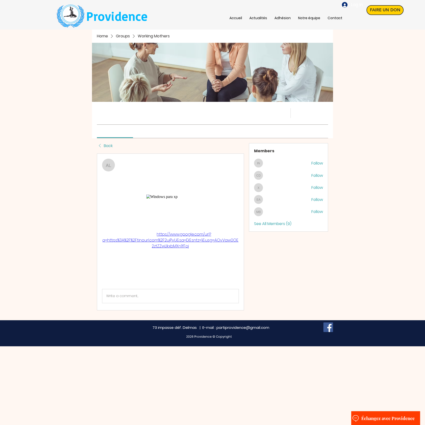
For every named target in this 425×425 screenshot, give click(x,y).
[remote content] (170, 197)
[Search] (284, 113)
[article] (170, 231)
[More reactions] (122, 281)
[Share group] (325, 113)
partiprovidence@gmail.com (242, 327)
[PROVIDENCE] (328, 327)
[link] (115, 131)
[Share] (236, 162)
